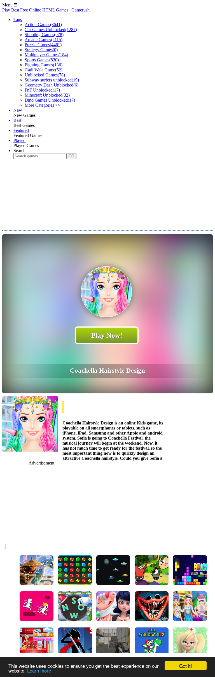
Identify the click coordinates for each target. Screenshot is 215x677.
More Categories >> (42, 105)
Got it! (185, 665)
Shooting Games (44, 34)
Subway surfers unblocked (52, 80)
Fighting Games (43, 64)
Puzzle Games (43, 44)
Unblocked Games (45, 75)
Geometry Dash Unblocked (51, 85)
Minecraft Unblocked (47, 95)
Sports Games (42, 59)
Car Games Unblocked (51, 29)
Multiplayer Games (46, 54)
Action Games (43, 24)
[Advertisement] (104, 200)
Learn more (39, 670)
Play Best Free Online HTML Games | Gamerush (46, 10)
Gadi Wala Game (43, 69)
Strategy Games (41, 49)
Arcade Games (43, 39)
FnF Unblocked (42, 90)
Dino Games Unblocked (50, 100)
